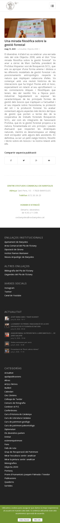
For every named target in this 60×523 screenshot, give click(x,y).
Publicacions (10, 478)
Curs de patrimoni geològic (17, 421)
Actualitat (22, 49)
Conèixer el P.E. (11, 406)
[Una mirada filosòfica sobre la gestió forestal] (30, 28)
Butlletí (7, 387)
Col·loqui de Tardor (13, 399)
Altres (7, 380)
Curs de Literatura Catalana (17, 418)
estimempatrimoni (13, 440)
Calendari (8, 391)
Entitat (7, 436)
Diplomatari (9, 429)
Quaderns (9, 481)
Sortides (8, 485)
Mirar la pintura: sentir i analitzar (19, 459)
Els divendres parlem (14, 433)
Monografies (10, 463)
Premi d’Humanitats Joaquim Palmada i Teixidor (27, 474)
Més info (37, 520)
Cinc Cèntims (10, 395)
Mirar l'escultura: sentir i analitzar (20, 455)
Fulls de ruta (10, 448)
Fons (6, 444)
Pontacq (8, 470)
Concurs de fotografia (14, 402)
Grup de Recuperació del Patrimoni (21, 451)
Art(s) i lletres (11, 384)
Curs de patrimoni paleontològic (19, 425)
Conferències (10, 410)
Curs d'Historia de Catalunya (18, 414)
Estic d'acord (24, 520)
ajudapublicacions (12, 376)
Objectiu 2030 (32, 49)
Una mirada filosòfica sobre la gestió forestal (25, 43)
